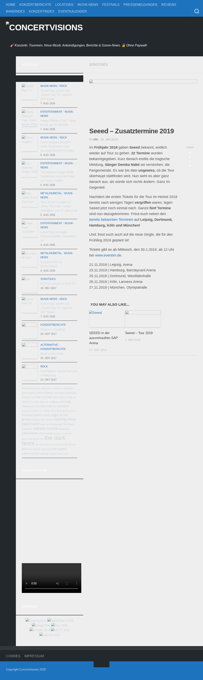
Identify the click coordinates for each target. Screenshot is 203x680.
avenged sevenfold (65, 392)
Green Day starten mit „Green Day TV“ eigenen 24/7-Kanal (56, 95)
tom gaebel (59, 448)
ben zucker (44, 397)
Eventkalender (72, 11)
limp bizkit (71, 411)
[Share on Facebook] (190, 158)
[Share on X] (190, 153)
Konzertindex (41, 11)
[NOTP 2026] (60, 630)
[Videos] (8, 116)
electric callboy (49, 401)
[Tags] (68, 80)
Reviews (168, 4)
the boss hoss (36, 439)
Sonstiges (98, 64)
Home (10, 4)
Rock (63, 86)
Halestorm (28, 406)
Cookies (13, 656)
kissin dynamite (58, 411)
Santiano (64, 428)
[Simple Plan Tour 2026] (41, 625)
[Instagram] (8, 70)
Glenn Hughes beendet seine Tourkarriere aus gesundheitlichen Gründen (57, 146)
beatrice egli (28, 397)
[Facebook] (8, 60)
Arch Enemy (45, 392)
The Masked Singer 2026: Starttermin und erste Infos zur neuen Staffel (57, 176)
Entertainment (51, 111)
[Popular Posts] (49, 80)
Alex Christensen (31, 388)
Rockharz (68, 424)
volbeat (43, 453)
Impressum (34, 656)
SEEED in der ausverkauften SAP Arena (103, 338)
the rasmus (34, 449)
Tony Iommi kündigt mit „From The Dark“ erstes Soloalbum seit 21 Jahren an (58, 206)
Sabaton (27, 428)
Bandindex (15, 11)
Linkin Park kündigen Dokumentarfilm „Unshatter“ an (58, 236)
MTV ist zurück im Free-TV (58, 283)
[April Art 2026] (49, 635)
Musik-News (88, 4)
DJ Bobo (35, 402)
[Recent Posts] (31, 80)
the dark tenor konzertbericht (50, 444)
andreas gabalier (63, 388)
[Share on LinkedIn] (190, 166)
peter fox (44, 424)
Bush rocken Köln (51, 353)
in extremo (61, 406)
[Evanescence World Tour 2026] (36, 620)
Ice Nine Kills (43, 406)
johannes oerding (30, 411)
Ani (95, 139)
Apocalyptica (29, 392)
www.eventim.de (108, 255)
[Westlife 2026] (40, 630)
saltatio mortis (45, 428)
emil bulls (65, 401)
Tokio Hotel (46, 449)
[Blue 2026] (59, 625)
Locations (64, 4)
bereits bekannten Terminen (111, 220)
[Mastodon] (8, 88)
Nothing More (65, 419)
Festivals (111, 4)
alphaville (46, 388)
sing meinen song (49, 433)
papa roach (31, 424)
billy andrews (60, 397)
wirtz (65, 453)
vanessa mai (30, 453)
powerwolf (56, 424)
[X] (8, 79)
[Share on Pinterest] (190, 162)
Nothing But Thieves (43, 419)
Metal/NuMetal (51, 193)
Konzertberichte (35, 4)
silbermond (29, 433)
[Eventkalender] (8, 98)
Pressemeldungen (140, 4)
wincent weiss (56, 453)
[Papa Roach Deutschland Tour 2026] (60, 620)
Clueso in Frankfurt (52, 329)
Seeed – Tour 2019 (139, 333)
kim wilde (44, 410)
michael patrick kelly (36, 415)
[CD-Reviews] (8, 107)
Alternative (49, 344)
